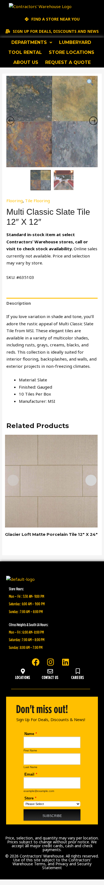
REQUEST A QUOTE (68, 62)
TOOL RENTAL (25, 52)
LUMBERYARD (75, 42)
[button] (32, 43)
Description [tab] (18, 303)
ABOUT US (25, 62)
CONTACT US (50, 677)
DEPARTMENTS (29, 42)
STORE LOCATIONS (71, 52)
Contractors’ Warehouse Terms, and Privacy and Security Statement (52, 863)
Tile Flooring (37, 200)
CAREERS (77, 677)
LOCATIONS (23, 677)
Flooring (14, 200)
